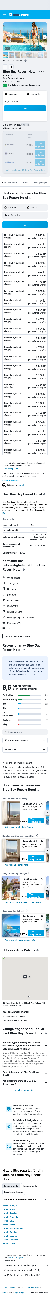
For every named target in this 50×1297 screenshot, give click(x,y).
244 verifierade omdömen (29, 85)
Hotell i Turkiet (9, 1209)
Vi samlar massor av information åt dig (22, 1270)
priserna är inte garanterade (18, 1257)
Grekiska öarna (32, 1287)
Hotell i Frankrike (10, 1217)
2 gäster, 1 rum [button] (12, 101)
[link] (18, 827)
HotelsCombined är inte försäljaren (20, 1265)
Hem (5, 1287)
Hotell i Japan (9, 1224)
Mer (4, 512)
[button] (4, 14)
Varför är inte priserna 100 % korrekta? (22, 1275)
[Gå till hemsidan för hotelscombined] (19, 14)
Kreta (4, 1292)
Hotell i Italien (9, 1243)
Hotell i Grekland (10, 1232)
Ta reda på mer (11, 468)
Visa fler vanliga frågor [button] (25, 1089)
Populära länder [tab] (11, 1186)
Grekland (13, 1287)
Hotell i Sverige (10, 1205)
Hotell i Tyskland (10, 1213)
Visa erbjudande (35, 820)
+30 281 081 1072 (11, 81)
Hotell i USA (8, 1220)
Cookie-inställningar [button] (10, 480)
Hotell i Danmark (10, 1239)
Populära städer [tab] (30, 1186)
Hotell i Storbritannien (13, 1228)
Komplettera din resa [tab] (13, 1192)
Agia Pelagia (19, 1292)
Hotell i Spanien (10, 1236)
